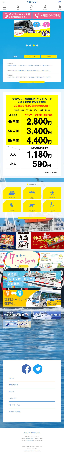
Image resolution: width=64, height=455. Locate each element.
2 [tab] (30, 45)
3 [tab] (34, 45)
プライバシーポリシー (15, 405)
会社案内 (11, 391)
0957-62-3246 (30, 438)
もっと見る (32, 82)
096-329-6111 (30, 440)
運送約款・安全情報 (14, 411)
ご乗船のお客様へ (14, 385)
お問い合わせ (13, 398)
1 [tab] (27, 45)
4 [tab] (37, 45)
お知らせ (11, 378)
